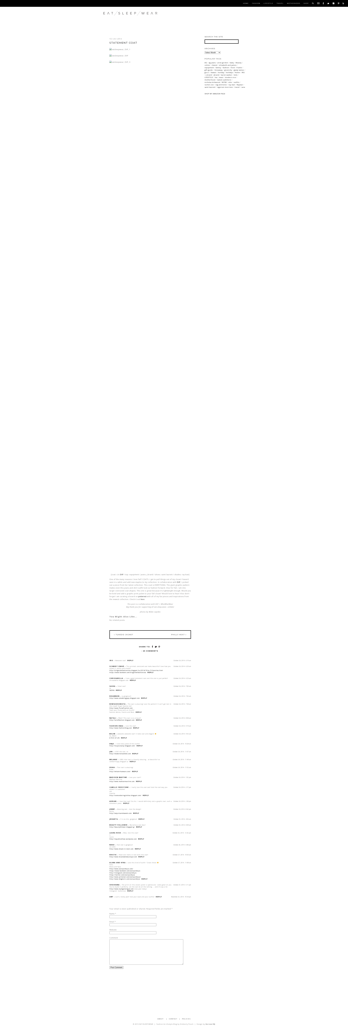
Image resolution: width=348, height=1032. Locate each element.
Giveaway (219, 70)
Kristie (113, 855)
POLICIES (186, 1019)
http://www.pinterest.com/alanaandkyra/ (125, 877)
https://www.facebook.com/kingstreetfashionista (127, 672)
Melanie (113, 759)
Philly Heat (179, 635)
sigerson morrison (225, 87)
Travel (280, 3)
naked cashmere (224, 80)
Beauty (239, 63)
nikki (112, 845)
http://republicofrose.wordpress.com (123, 839)
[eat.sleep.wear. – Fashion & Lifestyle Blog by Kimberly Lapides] (139, 19)
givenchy (228, 70)
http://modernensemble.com (120, 754)
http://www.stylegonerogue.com (121, 889)
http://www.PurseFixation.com (121, 708)
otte (230, 82)
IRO (243, 72)
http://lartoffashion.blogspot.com (122, 720)
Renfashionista (117, 704)
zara (243, 87)
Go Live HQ (210, 1024)
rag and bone (221, 85)
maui (221, 77)
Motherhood (293, 3)
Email (111, 922)
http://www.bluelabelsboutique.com (123, 857)
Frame (239, 68)
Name (112, 914)
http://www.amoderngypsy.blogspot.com (124, 698)
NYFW (224, 82)
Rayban (240, 85)
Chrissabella (116, 678)
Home (246, 3)
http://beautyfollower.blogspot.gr (122, 827)
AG (206, 63)
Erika (112, 767)
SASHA (111, 690)
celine (207, 65)
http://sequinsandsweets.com (120, 813)
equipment (209, 68)
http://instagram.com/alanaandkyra (122, 873)
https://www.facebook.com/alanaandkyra (124, 871)
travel (237, 87)
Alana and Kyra (117, 863)
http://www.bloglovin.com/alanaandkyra (124, 879)
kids (235, 75)
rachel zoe (209, 85)
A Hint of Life (114, 738)
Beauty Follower (118, 825)
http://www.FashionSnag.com (120, 728)
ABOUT (160, 1019)
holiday (221, 72)
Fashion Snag (116, 726)
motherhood (210, 80)
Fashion (256, 3)
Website (113, 930)
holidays (229, 72)
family (218, 68)
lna (216, 77)
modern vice (230, 77)
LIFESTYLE (209, 77)
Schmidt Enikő (116, 666)
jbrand (216, 75)
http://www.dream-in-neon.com (121, 849)
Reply (130, 660)
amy (111, 897)
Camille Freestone (119, 787)
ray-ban (232, 85)
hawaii (213, 72)
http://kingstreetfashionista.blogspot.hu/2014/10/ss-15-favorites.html (136, 670)
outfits (236, 82)
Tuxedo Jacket (123, 635)
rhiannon (114, 696)
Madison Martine (118, 777)
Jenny (112, 809)
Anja (111, 744)
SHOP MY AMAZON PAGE (215, 94)
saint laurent (210, 87)
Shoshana (114, 885)
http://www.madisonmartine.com (122, 781)
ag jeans (212, 63)
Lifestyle (268, 3)
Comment (113, 938)
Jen (111, 752)
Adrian (112, 801)
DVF (121, 574)
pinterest (142, 596)
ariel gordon (222, 63)
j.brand (209, 75)
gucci (207, 72)
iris (111, 660)
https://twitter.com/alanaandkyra (122, 875)
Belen (112, 734)
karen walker (226, 75)
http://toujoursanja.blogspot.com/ (122, 746)
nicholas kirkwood (212, 82)
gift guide (209, 70)
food (233, 68)
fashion (226, 68)
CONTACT (173, 1019)
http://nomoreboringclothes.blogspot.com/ (125, 795)
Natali (112, 718)
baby (232, 63)
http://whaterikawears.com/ (120, 771)
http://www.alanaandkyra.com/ (121, 869)
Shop (306, 3)
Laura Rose (115, 833)
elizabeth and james (227, 65)
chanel (214, 65)
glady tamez (239, 70)
